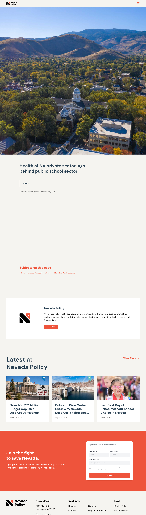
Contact (72, 510)
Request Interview (97, 510)
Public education (69, 273)
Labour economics (27, 273)
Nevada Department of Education (48, 273)
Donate (72, 506)
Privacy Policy (121, 510)
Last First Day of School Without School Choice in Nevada (117, 409)
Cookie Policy (121, 506)
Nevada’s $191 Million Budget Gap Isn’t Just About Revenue (25, 409)
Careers (92, 506)
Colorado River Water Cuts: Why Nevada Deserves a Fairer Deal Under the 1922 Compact (71, 412)
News (26, 183)
